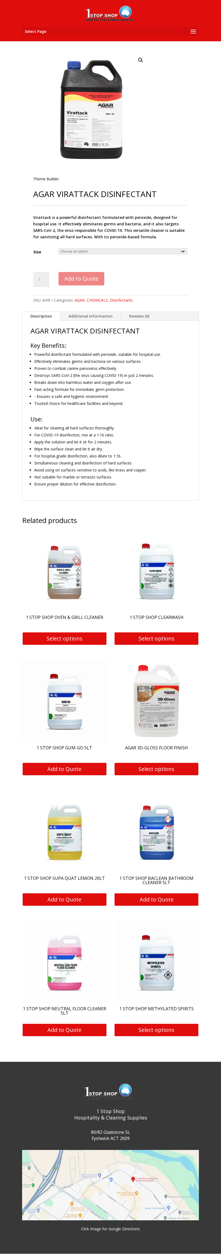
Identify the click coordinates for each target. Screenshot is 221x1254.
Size (37, 251)
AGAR (80, 300)
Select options (64, 638)
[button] (141, 60)
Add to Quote (81, 278)
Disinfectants (121, 300)
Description (41, 316)
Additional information (90, 316)
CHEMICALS (97, 300)
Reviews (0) (139, 316)
